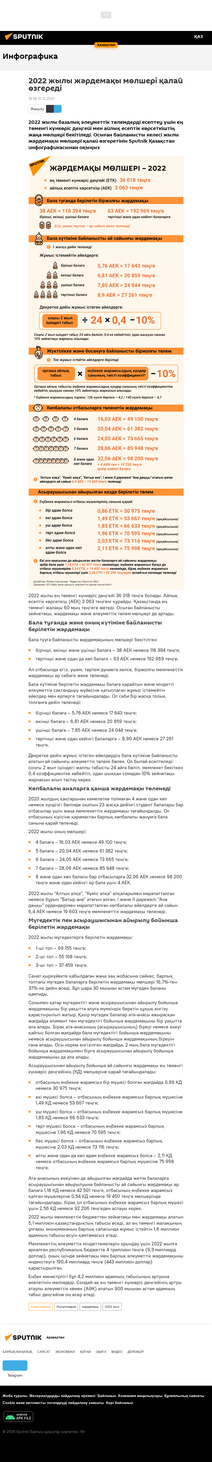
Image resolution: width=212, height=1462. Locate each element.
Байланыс (106, 1396)
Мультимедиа (66, 1307)
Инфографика (40, 1307)
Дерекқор (135, 1352)
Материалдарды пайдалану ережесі (62, 1396)
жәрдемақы (90, 1307)
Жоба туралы (15, 1396)
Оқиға (101, 1352)
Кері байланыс (119, 1403)
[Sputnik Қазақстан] (25, 41)
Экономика (65, 1352)
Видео (116, 1352)
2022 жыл (112, 1307)
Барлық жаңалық (17, 1352)
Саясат (43, 1352)
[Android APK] (18, 1417)
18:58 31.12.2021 (41, 98)
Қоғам (85, 1352)
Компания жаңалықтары (140, 1396)
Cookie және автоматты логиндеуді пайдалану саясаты (53, 1403)
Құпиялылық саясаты (184, 1396)
